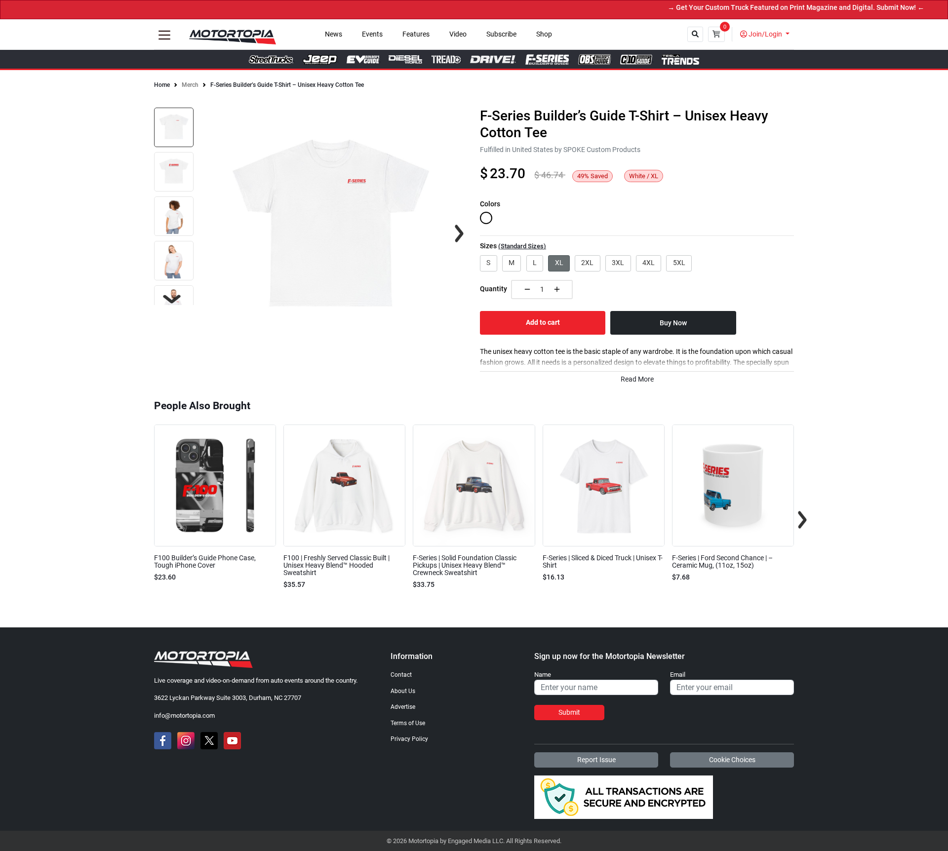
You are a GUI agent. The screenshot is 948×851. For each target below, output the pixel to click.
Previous (146, 520)
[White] (486, 218)
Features (416, 34)
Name (542, 674)
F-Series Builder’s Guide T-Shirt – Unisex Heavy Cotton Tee (287, 84)
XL (559, 263)
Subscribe (501, 34)
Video (458, 34)
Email (677, 674)
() (522, 246)
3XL (618, 263)
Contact (401, 674)
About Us (403, 691)
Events (372, 34)
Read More (637, 379)
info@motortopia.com (184, 715)
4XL (648, 263)
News (333, 34)
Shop (544, 34)
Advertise (403, 706)
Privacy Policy (409, 738)
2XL (587, 263)
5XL (679, 263)
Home (162, 84)
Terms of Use (408, 723)
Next (172, 299)
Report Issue (596, 760)
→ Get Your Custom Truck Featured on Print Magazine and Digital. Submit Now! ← (777, 7)
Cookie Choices (732, 760)
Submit (569, 712)
